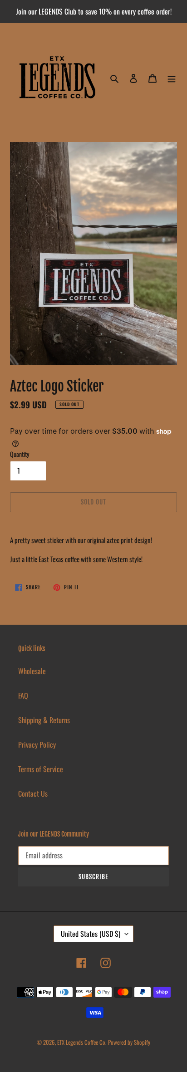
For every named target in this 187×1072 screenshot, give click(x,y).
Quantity (19, 454)
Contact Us (33, 793)
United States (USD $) (90, 933)
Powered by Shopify (129, 1042)
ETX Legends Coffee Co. (81, 1042)
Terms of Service (40, 769)
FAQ (23, 695)
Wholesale (32, 671)
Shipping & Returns (44, 720)
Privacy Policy (37, 744)
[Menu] (171, 77)
